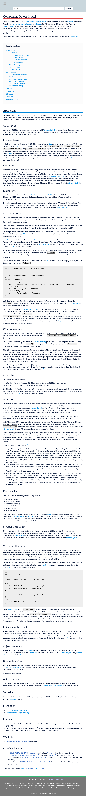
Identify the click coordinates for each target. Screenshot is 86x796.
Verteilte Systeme (72, 537)
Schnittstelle (11, 240)
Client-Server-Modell (25, 115)
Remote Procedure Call (56, 176)
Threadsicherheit (36, 408)
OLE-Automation (18, 516)
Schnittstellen (33, 652)
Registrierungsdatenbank (12, 667)
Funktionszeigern (65, 652)
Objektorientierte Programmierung (17, 712)
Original (49, 753)
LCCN (38, 768)
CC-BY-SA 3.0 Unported (54, 779)
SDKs (49, 514)
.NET (58, 516)
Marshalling (27, 234)
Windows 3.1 (73, 36)
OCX (16, 146)
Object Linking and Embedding (54, 685)
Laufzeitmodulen (8, 26)
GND (23, 768)
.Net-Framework (8, 429)
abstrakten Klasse (38, 240)
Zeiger (13, 246)
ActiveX (73, 158)
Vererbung (76, 303)
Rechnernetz (35, 195)
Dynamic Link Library (51, 130)
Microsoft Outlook (74, 183)
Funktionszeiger (44, 244)
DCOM (50, 195)
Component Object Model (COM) (17, 742)
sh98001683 (45, 768)
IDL (48, 261)
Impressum (34, 793)
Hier (26, 783)
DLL (50, 144)
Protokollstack (62, 207)
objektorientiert (28, 650)
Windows (38, 24)
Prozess (9, 153)
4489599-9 (29, 768)
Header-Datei (46, 565)
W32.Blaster (13, 699)
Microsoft (70, 21)
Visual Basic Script (30, 309)
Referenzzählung (40, 341)
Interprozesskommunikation (21, 24)
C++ (10, 567)
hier (18, 783)
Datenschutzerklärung (48, 793)
